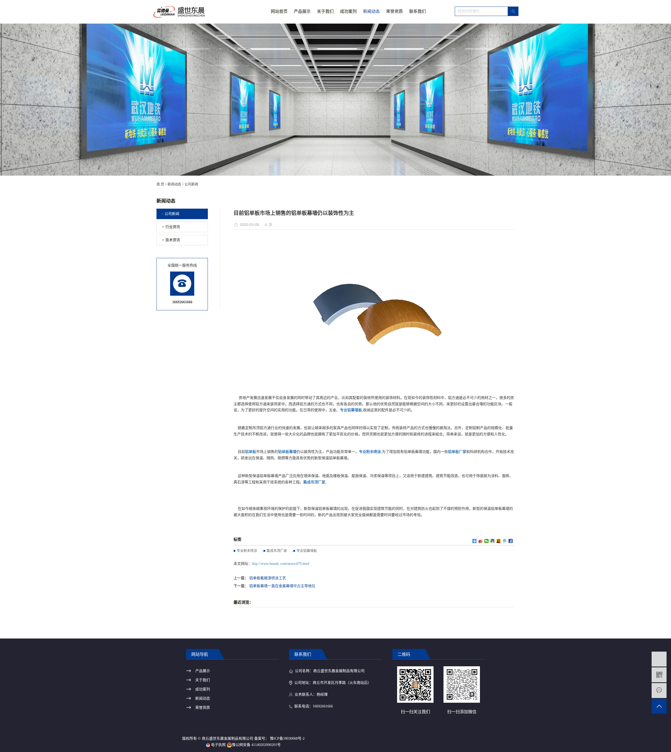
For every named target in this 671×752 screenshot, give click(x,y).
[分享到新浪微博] (480, 541)
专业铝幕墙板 (306, 551)
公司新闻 (191, 184)
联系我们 (417, 11)
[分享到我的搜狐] (498, 541)
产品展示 (302, 11)
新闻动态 (371, 11)
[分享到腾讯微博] (504, 541)
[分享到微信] (486, 541)
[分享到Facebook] (510, 541)
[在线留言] (659, 690)
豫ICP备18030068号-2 (287, 738)
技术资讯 (172, 240)
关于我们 (325, 11)
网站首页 (279, 11)
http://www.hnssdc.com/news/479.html (280, 564)
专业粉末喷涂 (247, 551)
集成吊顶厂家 (277, 551)
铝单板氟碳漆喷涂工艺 (267, 578)
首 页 (160, 184)
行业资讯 (172, 227)
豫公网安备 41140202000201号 (256, 745)
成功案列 (348, 11)
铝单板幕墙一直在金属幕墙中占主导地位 (282, 586)
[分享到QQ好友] (492, 541)
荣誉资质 (394, 11)
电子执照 (218, 745)
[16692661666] (659, 659)
